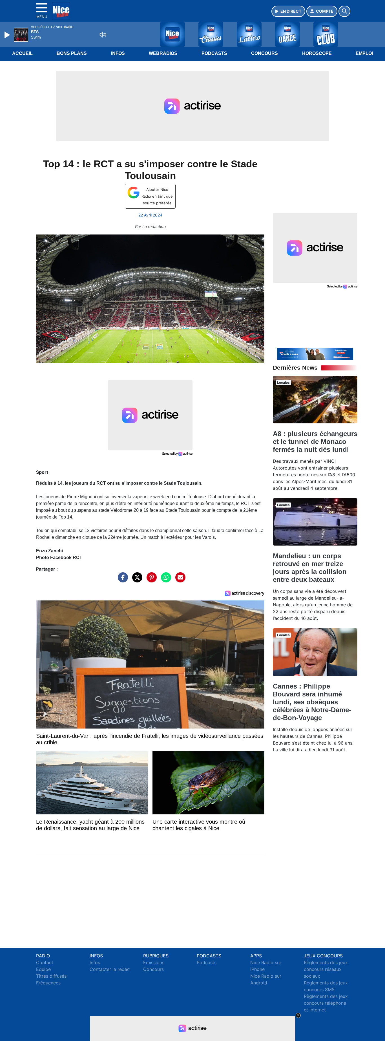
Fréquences (48, 983)
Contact (44, 962)
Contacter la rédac (110, 969)
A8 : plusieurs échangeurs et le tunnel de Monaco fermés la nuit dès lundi (315, 441)
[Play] (8, 35)
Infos (118, 53)
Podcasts (214, 53)
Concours (264, 53)
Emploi (364, 53)
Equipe (43, 969)
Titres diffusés (51, 976)
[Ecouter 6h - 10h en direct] (315, 353)
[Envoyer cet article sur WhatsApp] (164, 580)
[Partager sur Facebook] (121, 580)
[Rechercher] (344, 11)
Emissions (153, 962)
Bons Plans (72, 53)
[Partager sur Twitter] (135, 580)
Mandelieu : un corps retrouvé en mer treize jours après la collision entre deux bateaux (310, 567)
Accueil (22, 53)
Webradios (163, 53)
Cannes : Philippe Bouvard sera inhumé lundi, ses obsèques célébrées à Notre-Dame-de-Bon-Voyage (312, 701)
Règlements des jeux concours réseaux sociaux (326, 969)
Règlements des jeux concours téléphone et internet (326, 1003)
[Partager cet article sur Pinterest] (150, 580)
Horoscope (317, 53)
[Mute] (103, 34)
